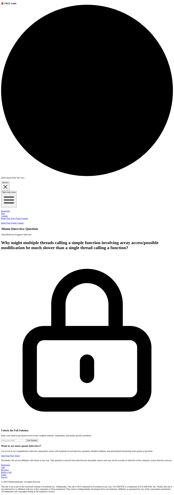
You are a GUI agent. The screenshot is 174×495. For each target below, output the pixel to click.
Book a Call (6, 472)
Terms (3, 475)
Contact (4, 216)
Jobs (3, 213)
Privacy (4, 477)
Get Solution (32, 440)
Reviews (5, 470)
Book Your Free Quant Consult (14, 218)
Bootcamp (5, 211)
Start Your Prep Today (10, 456)
